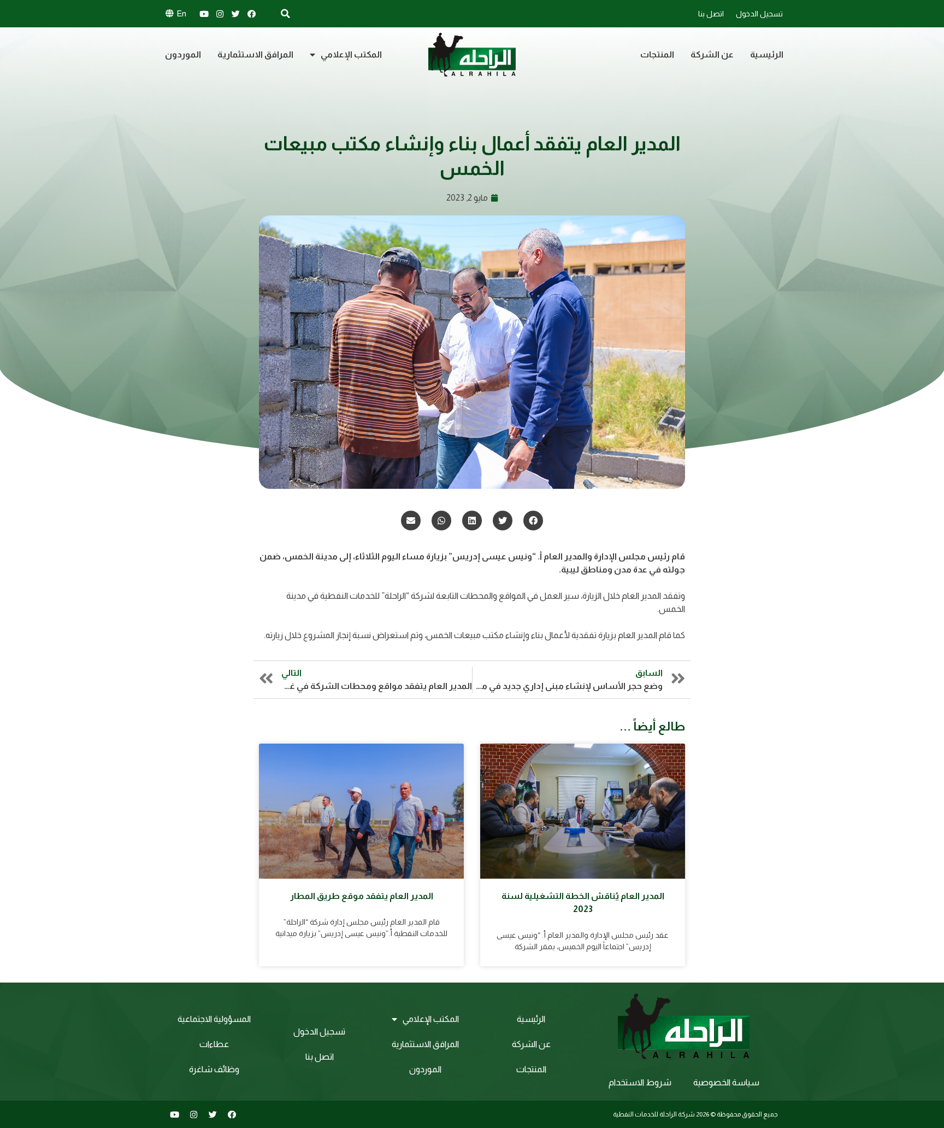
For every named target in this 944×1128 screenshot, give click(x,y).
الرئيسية (766, 54)
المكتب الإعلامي (351, 54)
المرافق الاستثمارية (255, 54)
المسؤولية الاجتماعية (214, 1019)
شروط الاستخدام (640, 1082)
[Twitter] (235, 13)
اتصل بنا (711, 13)
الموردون (183, 54)
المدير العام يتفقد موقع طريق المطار (361, 896)
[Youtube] (203, 13)
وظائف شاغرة (214, 1069)
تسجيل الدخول (759, 13)
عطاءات (214, 1044)
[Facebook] (251, 13)
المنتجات (657, 54)
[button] (533, 520)
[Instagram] (219, 13)
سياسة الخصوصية (726, 1082)
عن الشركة (712, 54)
